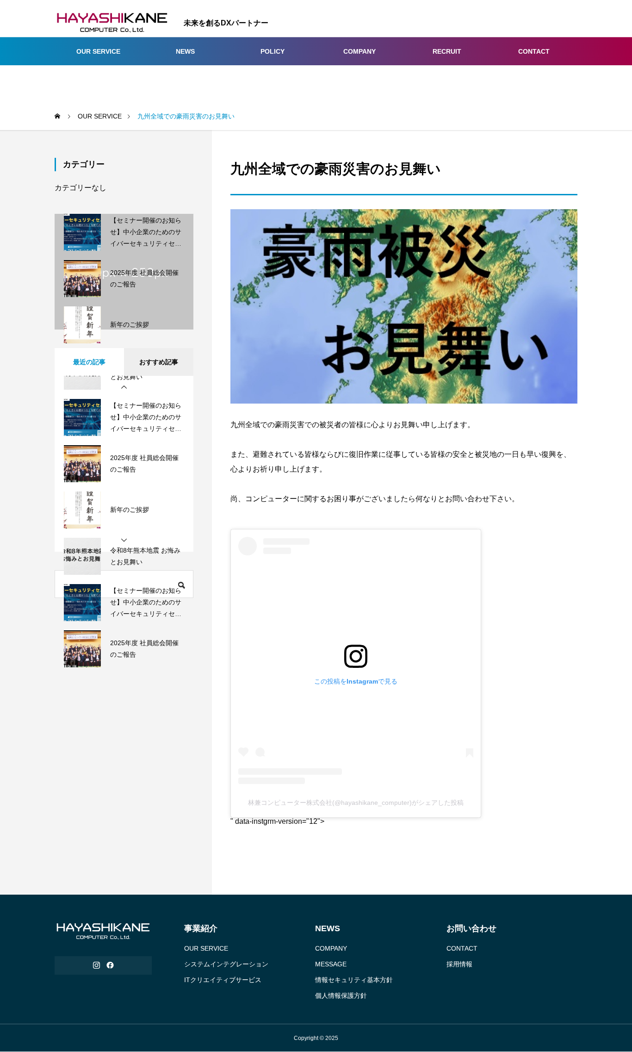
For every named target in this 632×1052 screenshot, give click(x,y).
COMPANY (359, 51)
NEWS (185, 51)
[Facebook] (110, 965)
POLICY (272, 51)
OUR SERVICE (98, 51)
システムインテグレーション (226, 964)
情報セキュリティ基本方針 (354, 980)
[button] (124, 387)
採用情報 (459, 964)
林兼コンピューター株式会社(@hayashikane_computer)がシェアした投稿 (356, 802)
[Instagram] (96, 965)
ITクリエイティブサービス (222, 980)
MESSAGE (331, 964)
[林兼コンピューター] (112, 23)
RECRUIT (447, 51)
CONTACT (534, 51)
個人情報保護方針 (341, 995)
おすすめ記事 (158, 362)
